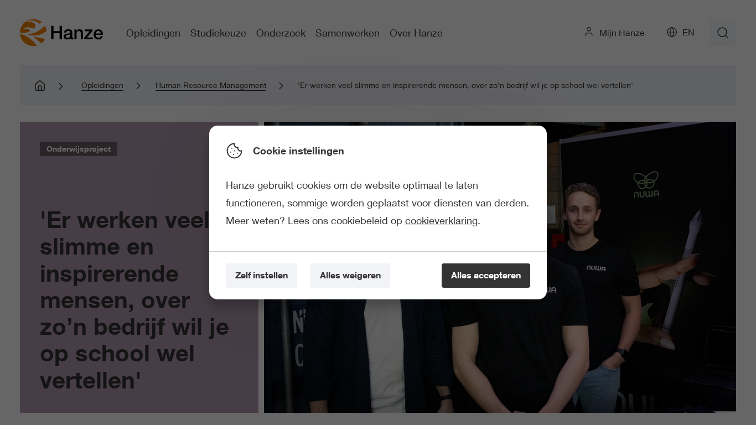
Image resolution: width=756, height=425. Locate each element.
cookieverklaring (441, 220)
